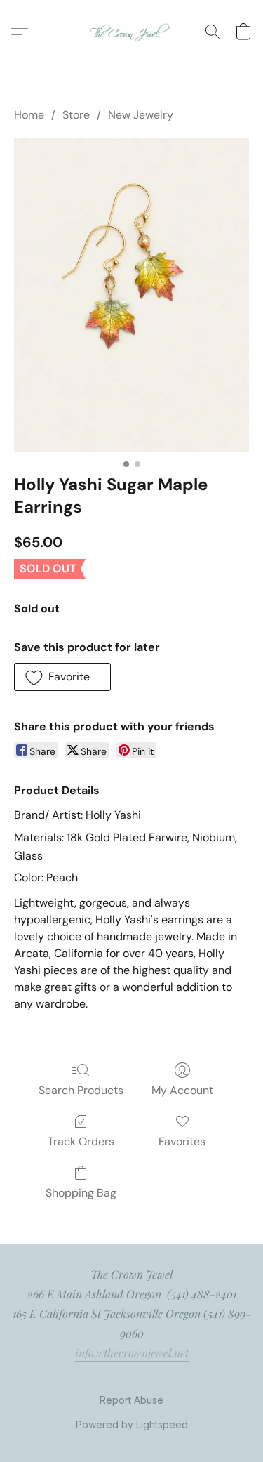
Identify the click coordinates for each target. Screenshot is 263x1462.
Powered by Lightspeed (132, 1424)
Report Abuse (131, 1400)
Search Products (81, 1090)
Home (29, 114)
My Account (182, 1090)
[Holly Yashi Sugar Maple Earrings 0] (131, 295)
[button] (131, 31)
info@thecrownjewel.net (132, 1352)
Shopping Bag (81, 1192)
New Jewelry (140, 114)
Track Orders (81, 1141)
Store (76, 114)
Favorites (182, 1141)
